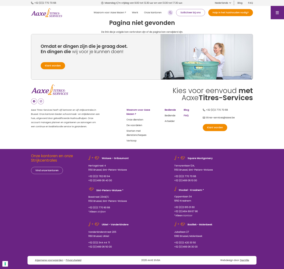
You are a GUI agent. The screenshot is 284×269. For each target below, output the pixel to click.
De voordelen (134, 125)
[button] (222, 3)
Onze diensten (134, 119)
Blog (239, 3)
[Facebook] (34, 101)
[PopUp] (170, 12)
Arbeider (170, 121)
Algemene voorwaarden (49, 260)
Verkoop (131, 140)
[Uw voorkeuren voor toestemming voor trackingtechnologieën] (5, 264)
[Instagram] (41, 101)
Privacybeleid (73, 260)
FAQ (250, 3)
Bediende (170, 115)
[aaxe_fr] (46, 12)
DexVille (244, 260)
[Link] (128, 169)
